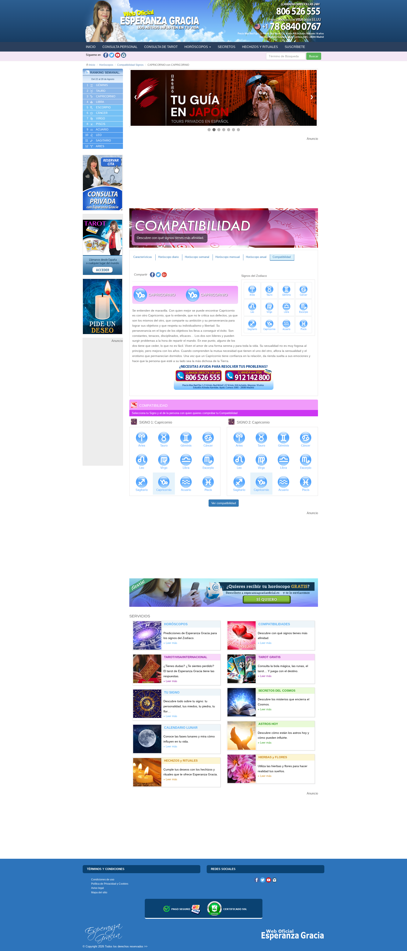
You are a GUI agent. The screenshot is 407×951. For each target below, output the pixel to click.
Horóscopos (106, 64)
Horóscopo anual (256, 257)
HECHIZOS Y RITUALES (260, 47)
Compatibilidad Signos (130, 64)
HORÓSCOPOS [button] (196, 47)
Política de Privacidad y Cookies (109, 883)
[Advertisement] (103, 407)
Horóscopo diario (168, 257)
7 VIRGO (95, 118)
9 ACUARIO (97, 129)
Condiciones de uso (102, 879)
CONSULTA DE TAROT (161, 47)
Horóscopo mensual (227, 257)
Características (142, 257)
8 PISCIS (95, 124)
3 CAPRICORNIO (100, 96)
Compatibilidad (282, 257)
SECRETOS (226, 47)
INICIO (91, 47)
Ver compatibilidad (223, 503)
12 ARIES (94, 146)
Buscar (313, 56)
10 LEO (93, 135)
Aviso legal (97, 888)
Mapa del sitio (99, 892)
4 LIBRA (95, 101)
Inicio (91, 64)
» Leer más (170, 643)
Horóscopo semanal (197, 257)
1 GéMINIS (97, 85)
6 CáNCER (96, 113)
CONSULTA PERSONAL (119, 47)
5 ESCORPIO (98, 107)
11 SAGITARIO (97, 140)
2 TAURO (95, 90)
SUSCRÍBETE (295, 47)
